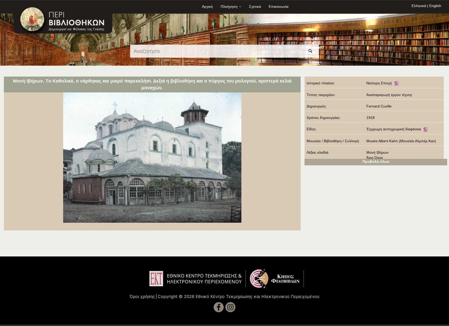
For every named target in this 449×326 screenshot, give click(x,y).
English (435, 6)
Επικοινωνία (278, 6)
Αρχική (207, 6)
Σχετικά (255, 6)
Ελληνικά (419, 6)
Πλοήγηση (230, 6)
